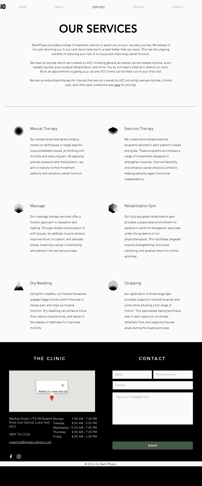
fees (117, 85)
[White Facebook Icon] (11, 456)
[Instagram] (19, 456)
